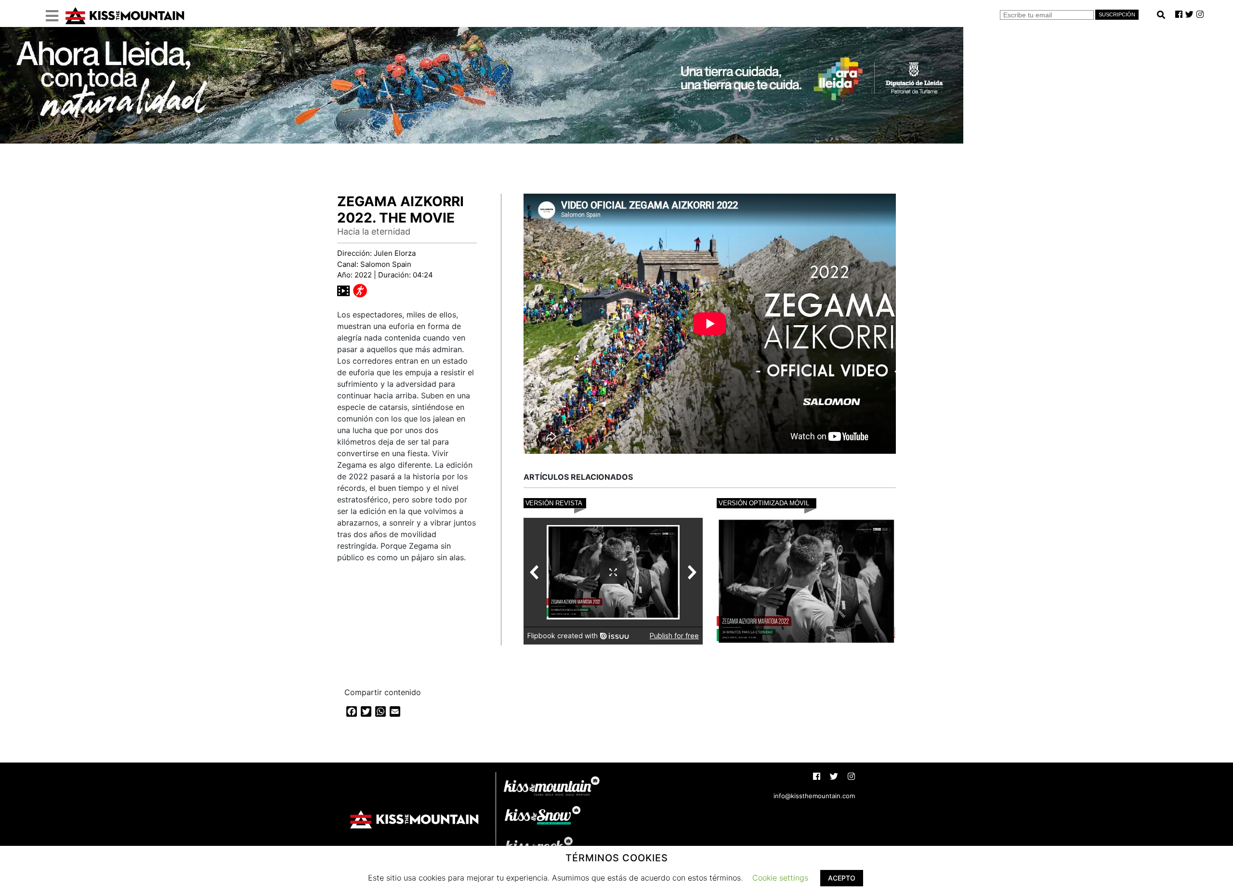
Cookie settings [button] (780, 877)
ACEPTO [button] (841, 878)
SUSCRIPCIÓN (1117, 14)
